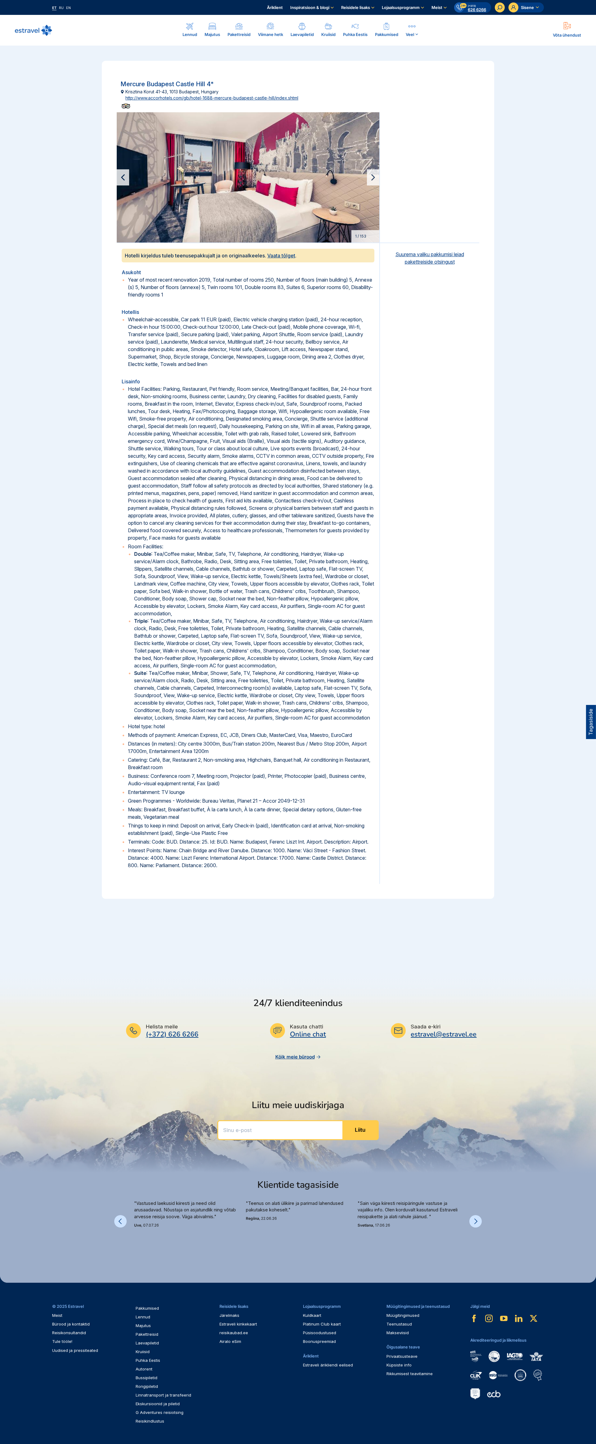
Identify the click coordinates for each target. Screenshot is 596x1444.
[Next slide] (373, 177)
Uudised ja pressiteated (75, 1350)
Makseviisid (397, 1332)
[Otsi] (500, 7)
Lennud (143, 1316)
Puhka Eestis (148, 1360)
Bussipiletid (146, 1377)
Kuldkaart (312, 1315)
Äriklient (275, 7)
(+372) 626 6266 (172, 1034)
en (68, 8)
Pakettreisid (147, 1334)
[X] (533, 1318)
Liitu (360, 1130)
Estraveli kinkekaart (238, 1323)
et (54, 8)
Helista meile (162, 1026)
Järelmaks (229, 1315)
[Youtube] (504, 1318)
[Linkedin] (518, 1318)
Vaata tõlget (281, 255)
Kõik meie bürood (295, 1057)
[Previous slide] (123, 177)
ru (61, 8)
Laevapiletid (147, 1342)
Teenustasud (399, 1323)
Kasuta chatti (306, 1026)
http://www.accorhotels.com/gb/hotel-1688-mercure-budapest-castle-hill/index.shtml (211, 97)
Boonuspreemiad (319, 1341)
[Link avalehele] (33, 30)
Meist (436, 7)
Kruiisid (143, 1351)
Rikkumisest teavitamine (409, 1373)
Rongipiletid (147, 1386)
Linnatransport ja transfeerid (163, 1395)
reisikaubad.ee (233, 1332)
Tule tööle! (62, 1341)
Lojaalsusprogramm (401, 7)
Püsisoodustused (319, 1332)
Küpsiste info (399, 1364)
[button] (136, 1242)
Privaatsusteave (402, 1356)
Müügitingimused (402, 1315)
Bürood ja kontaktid (71, 1323)
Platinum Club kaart (322, 1323)
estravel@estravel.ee (443, 1034)
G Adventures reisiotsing (159, 1412)
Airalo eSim (230, 1341)
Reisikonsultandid (69, 1332)
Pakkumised (147, 1308)
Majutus (143, 1325)
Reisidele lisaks (355, 7)
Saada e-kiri (425, 1026)
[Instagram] (489, 1318)
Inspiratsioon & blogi (309, 7)
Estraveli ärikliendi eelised (328, 1364)
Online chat (308, 1034)
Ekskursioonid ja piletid (158, 1403)
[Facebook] (474, 1318)
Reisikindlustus (150, 1421)
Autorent (144, 1368)
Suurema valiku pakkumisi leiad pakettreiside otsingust (429, 258)
